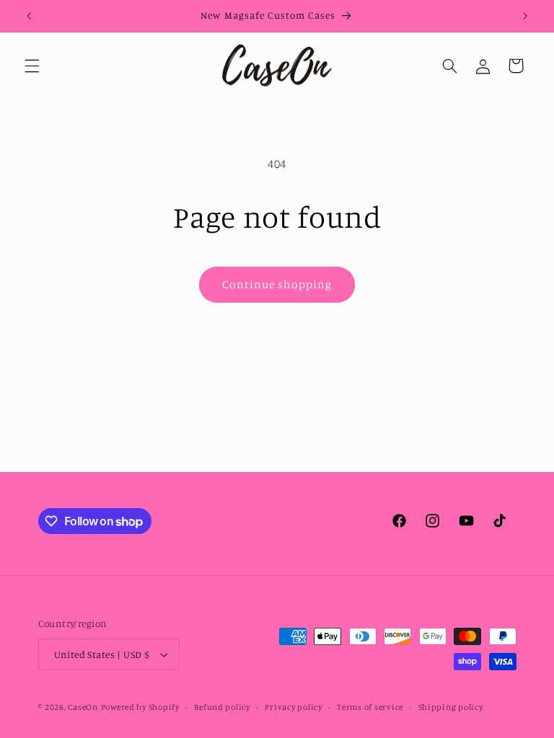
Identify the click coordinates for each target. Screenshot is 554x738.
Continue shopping (277, 284)
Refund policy (222, 707)
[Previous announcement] (29, 16)
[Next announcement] (525, 16)
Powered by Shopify (140, 707)
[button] (31, 65)
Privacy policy (293, 707)
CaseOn (82, 707)
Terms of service (370, 707)
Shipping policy (450, 707)
